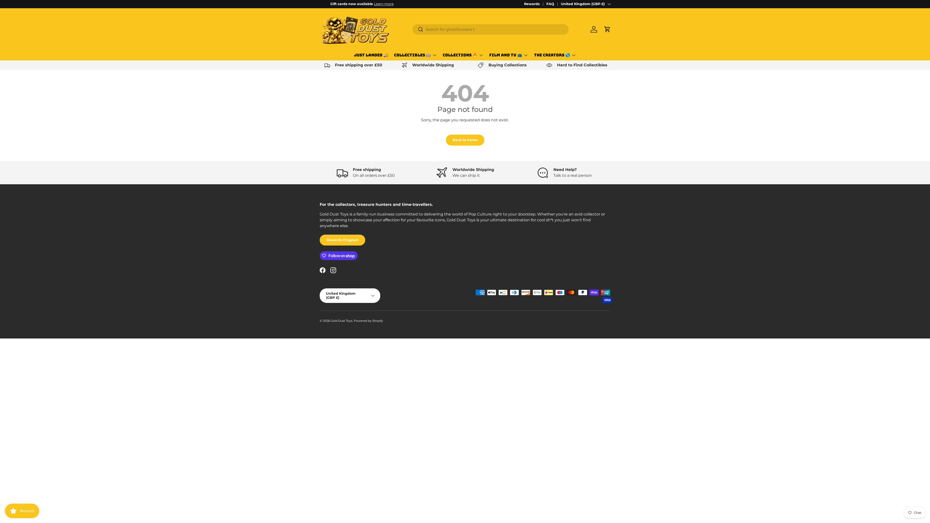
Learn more (373, 4)
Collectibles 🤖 (412, 55)
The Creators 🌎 (552, 55)
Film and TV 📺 (505, 55)
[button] (607, 29)
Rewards (532, 4)
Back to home (465, 140)
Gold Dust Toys (341, 321)
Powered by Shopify (368, 321)
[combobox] (490, 29)
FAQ (550, 4)
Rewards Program (342, 240)
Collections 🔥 (460, 55)
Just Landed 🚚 (371, 55)
